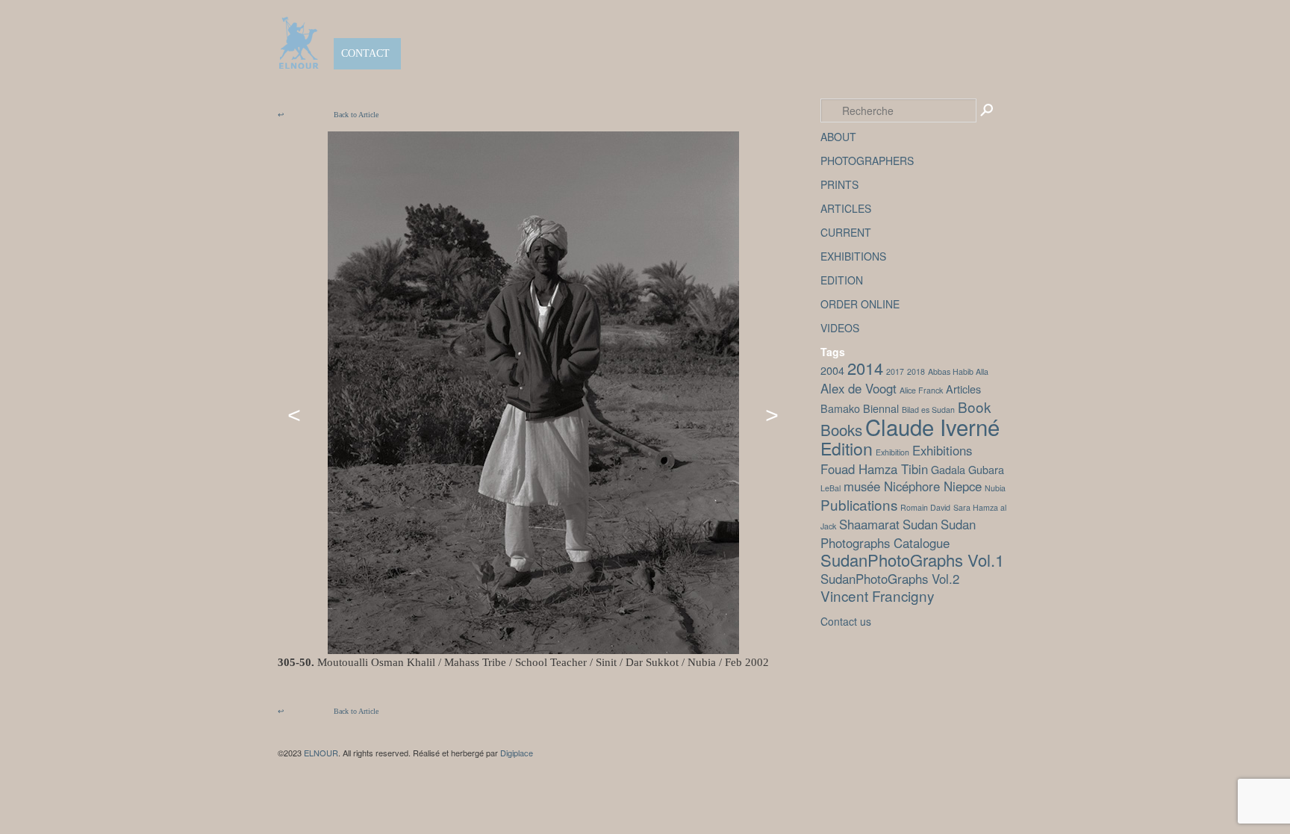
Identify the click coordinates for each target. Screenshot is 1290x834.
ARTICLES (845, 208)
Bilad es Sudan (928, 409)
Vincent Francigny (877, 595)
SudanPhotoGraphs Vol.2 (889, 579)
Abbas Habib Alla (958, 371)
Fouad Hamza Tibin (874, 469)
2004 (832, 370)
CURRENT (845, 232)
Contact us (845, 621)
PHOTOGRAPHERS (867, 160)
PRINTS (839, 184)
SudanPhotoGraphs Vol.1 (912, 559)
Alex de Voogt (858, 388)
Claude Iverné (932, 426)
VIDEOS (839, 327)
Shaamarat (869, 524)
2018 (916, 371)
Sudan (920, 524)
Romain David (925, 507)
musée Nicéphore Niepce (913, 486)
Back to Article (328, 115)
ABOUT (838, 136)
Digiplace (516, 753)
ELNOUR (321, 753)
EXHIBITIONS (853, 256)
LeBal (830, 488)
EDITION (841, 280)
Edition (846, 448)
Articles (963, 388)
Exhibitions (942, 450)
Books (841, 429)
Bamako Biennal (859, 408)
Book (974, 406)
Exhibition (892, 452)
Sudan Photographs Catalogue (898, 533)
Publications (858, 504)
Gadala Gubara (967, 469)
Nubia (995, 488)
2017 (895, 371)
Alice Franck (921, 390)
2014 (865, 367)
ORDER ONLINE (860, 303)
